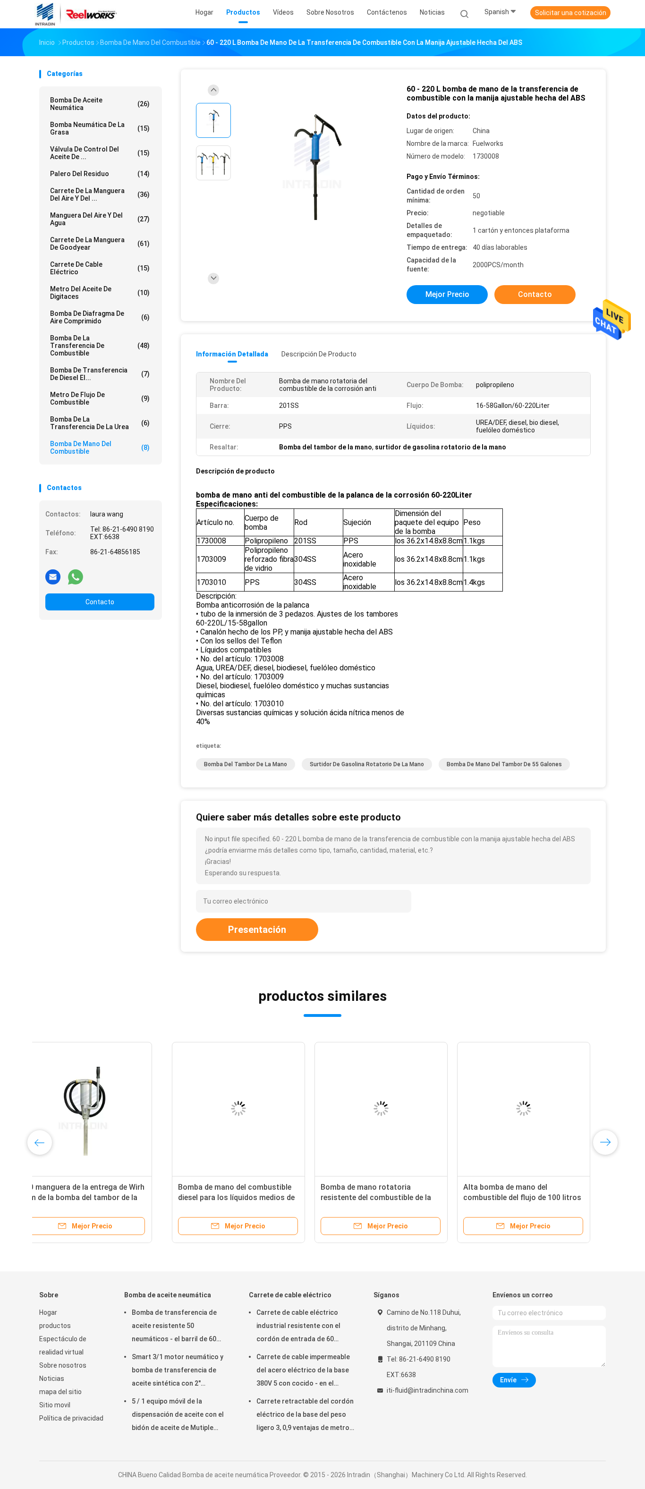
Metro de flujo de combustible (100, 398)
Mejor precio (447, 294)
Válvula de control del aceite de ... (100, 153)
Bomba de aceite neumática (100, 103)
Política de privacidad (71, 1418)
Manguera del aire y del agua (100, 219)
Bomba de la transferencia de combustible (100, 345)
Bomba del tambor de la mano (245, 764)
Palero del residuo (100, 174)
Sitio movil (54, 1405)
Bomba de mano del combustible (100, 447)
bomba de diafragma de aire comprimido (100, 317)
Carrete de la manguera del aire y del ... (100, 194)
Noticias (51, 1378)
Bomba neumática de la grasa (100, 128)
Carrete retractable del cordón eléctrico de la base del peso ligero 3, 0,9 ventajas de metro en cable (305, 1415)
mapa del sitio (60, 1392)
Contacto (99, 602)
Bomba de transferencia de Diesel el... (100, 373)
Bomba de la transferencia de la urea (100, 423)
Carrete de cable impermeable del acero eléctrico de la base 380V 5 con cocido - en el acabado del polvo (303, 1371)
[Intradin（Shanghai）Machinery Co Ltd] (76, 14)
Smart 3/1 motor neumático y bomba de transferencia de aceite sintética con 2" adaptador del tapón (177, 1371)
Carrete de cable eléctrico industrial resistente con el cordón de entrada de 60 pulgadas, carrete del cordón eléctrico (302, 1327)
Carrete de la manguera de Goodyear (100, 243)
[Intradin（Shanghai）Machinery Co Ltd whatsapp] (75, 576)
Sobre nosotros (62, 1365)
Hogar (48, 1312)
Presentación (257, 929)
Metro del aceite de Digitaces (100, 292)
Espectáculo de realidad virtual (62, 1345)
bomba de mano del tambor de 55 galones (504, 764)
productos (55, 1325)
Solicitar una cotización (570, 13)
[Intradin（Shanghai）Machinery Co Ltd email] (52, 576)
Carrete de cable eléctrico (100, 268)
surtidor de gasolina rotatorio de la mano (367, 764)
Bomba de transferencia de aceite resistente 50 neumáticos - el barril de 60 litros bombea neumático (174, 1327)
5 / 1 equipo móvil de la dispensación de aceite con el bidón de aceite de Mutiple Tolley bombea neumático (178, 1415)
